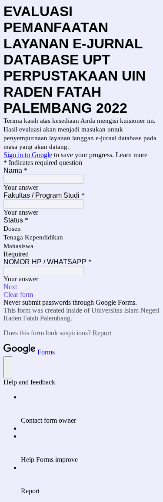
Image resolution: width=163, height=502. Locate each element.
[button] (81, 287)
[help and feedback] (7, 367)
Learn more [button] (131, 154)
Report (102, 333)
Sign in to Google (27, 154)
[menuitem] (90, 409)
